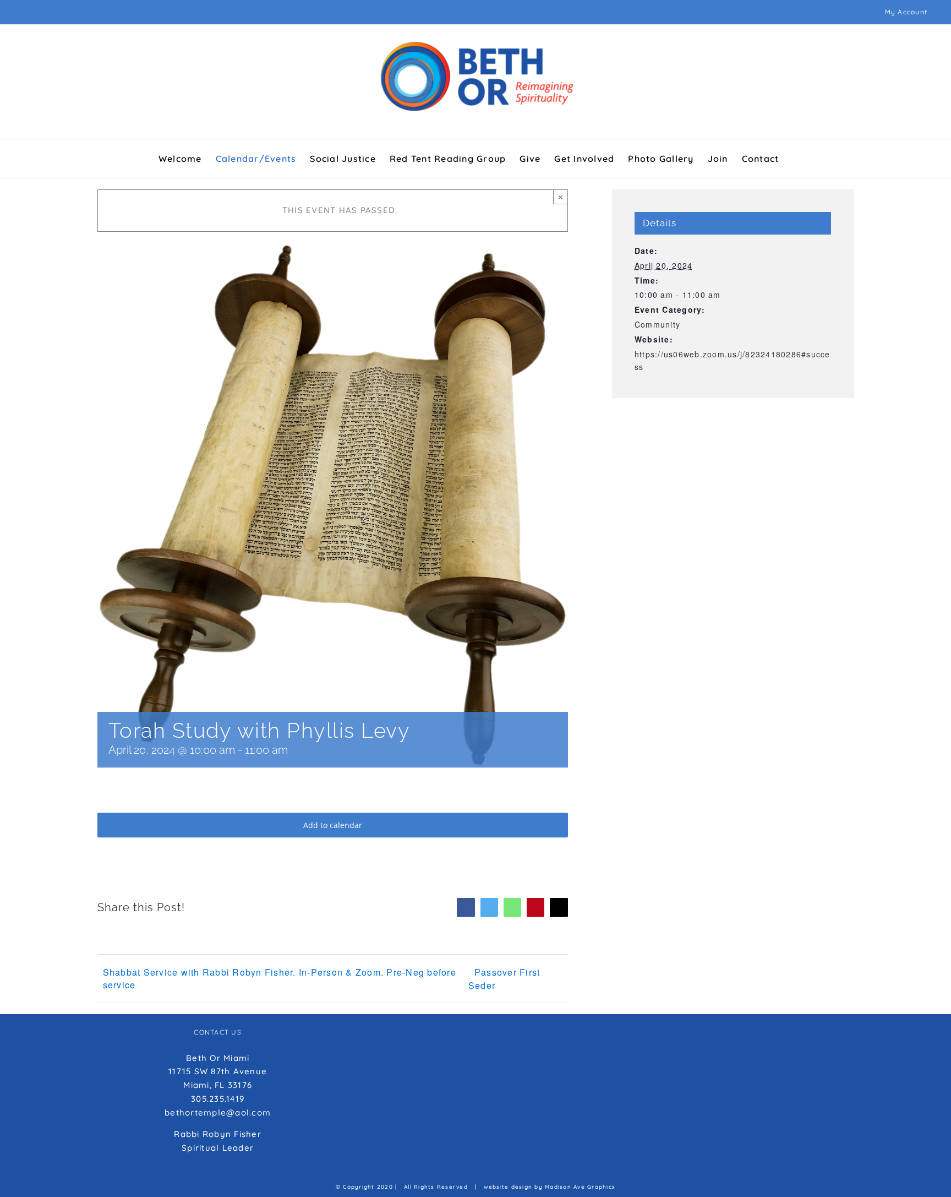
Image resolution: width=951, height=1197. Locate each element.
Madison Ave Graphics (580, 1186)
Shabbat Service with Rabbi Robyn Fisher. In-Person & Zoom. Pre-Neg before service (279, 978)
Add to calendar (332, 825)
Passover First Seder (504, 979)
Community (657, 324)
